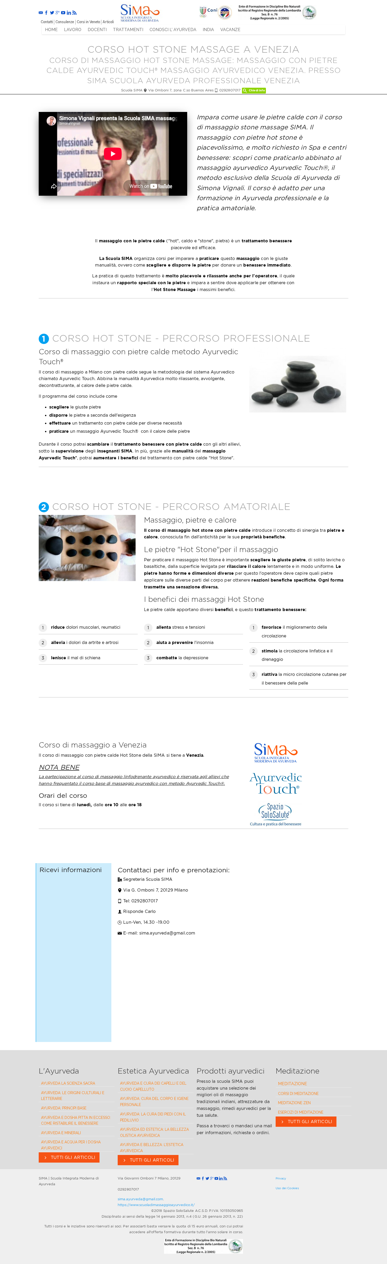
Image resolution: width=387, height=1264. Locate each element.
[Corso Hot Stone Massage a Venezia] (139, 11)
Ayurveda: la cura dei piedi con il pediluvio (153, 1117)
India (208, 29)
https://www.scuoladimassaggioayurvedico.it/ (156, 1205)
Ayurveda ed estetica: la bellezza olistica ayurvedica (154, 1132)
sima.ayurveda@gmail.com (140, 1199)
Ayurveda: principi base (63, 1108)
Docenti (97, 29)
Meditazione (292, 1083)
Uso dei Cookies (287, 1188)
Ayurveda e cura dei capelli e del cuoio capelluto (153, 1086)
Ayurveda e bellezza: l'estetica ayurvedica (151, 1148)
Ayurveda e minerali (61, 1133)
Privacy (281, 1178)
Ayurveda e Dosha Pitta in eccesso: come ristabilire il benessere (76, 1120)
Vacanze (230, 29)
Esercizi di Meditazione (300, 1112)
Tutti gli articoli (72, 1157)
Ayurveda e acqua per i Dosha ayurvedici (71, 1145)
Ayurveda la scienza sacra (68, 1083)
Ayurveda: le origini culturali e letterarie (72, 1096)
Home (51, 29)
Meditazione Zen (294, 1103)
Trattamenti (128, 29)
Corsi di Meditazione (298, 1093)
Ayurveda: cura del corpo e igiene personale (154, 1101)
